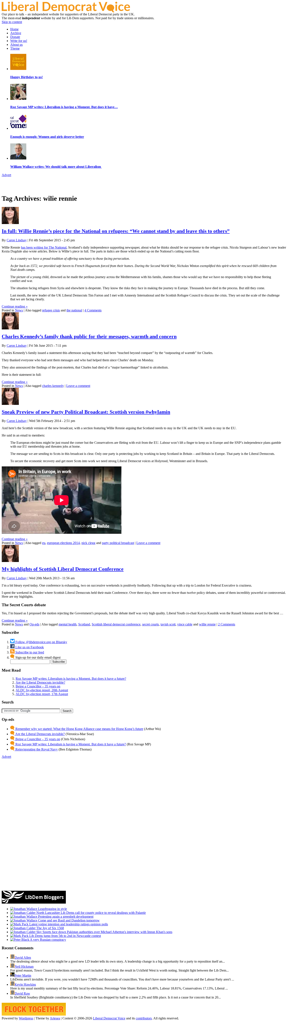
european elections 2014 (63, 543)
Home (14, 29)
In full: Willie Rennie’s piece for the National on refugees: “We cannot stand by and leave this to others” (116, 231)
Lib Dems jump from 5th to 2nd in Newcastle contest (64, 936)
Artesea (55, 1018)
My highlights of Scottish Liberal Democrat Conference (63, 569)
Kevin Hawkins (25, 984)
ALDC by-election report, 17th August (42, 694)
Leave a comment (78, 386)
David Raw (22, 993)
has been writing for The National (43, 247)
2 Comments (226, 624)
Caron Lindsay (17, 240)
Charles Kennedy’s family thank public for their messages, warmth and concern (89, 336)
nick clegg (88, 543)
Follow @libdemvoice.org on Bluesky (41, 642)
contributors (144, 1018)
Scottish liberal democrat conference (116, 624)
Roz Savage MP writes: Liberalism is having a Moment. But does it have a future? (71, 678)
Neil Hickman (24, 966)
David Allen (23, 957)
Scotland (84, 624)
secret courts (150, 624)
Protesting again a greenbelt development (65, 916)
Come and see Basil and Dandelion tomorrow (68, 920)
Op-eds (34, 624)
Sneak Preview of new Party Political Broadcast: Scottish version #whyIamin (86, 412)
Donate (15, 37)
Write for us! (18, 41)
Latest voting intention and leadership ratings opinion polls (68, 924)
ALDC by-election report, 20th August (42, 690)
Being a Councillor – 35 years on (38, 686)
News (19, 310)
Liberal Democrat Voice (109, 1018)
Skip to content (12, 22)
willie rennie (207, 624)
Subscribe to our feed (29, 652)
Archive (15, 33)
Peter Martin (23, 975)
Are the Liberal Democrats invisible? (40, 682)
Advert (6, 175)
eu (43, 543)
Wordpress (26, 1018)
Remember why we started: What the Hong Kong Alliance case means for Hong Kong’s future (79, 729)
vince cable (184, 624)
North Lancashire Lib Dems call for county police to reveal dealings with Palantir (90, 912)
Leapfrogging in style (52, 909)
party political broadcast (118, 543)
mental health (68, 624)
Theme (15, 48)
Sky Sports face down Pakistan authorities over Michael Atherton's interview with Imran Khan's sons (103, 932)
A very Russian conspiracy (47, 939)
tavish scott (168, 624)
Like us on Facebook (29, 647)
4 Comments (93, 310)
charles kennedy (53, 386)
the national (74, 310)
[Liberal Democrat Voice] (66, 11)
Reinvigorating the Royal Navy (36, 749)
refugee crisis (51, 310)
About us (16, 44)
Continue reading (15, 306)
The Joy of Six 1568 (49, 928)
